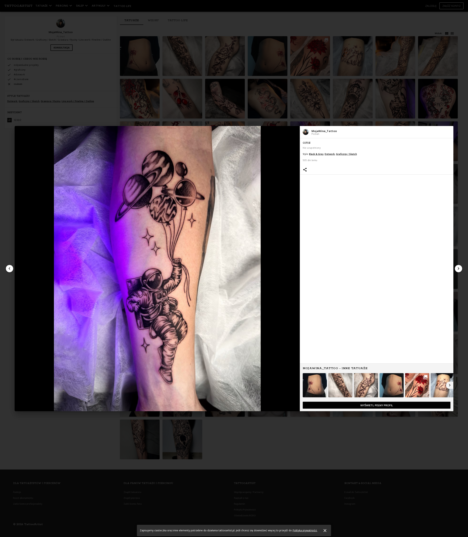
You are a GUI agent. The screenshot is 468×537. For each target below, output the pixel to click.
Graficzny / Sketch (346, 154)
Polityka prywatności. (304, 530)
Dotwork (330, 154)
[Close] (325, 530)
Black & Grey (316, 154)
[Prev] (9, 268)
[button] (376, 132)
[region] (376, 275)
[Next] (458, 268)
